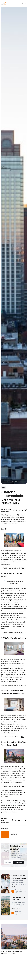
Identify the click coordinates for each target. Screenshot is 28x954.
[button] (22, 3)
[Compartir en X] (17, 510)
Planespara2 (13, 834)
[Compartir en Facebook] (14, 510)
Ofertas (18, 908)
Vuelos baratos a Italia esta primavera (18, 899)
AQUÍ (22, 568)
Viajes (3, 487)
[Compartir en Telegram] (23, 510)
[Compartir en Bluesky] (26, 510)
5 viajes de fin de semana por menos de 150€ (19, 878)
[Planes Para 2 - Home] (9, 3)
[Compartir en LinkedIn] (20, 510)
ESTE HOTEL (15, 790)
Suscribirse (19, 862)
